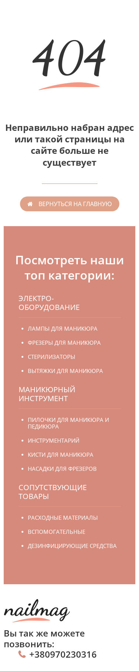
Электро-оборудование (49, 302)
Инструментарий (53, 440)
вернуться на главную (75, 204)
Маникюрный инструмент (47, 393)
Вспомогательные (56, 531)
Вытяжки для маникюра (65, 370)
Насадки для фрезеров (62, 468)
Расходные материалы (63, 517)
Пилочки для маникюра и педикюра (68, 423)
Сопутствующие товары (53, 491)
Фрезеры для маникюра (64, 342)
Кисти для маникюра (60, 454)
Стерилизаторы (51, 356)
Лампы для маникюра (62, 328)
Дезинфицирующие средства (72, 545)
